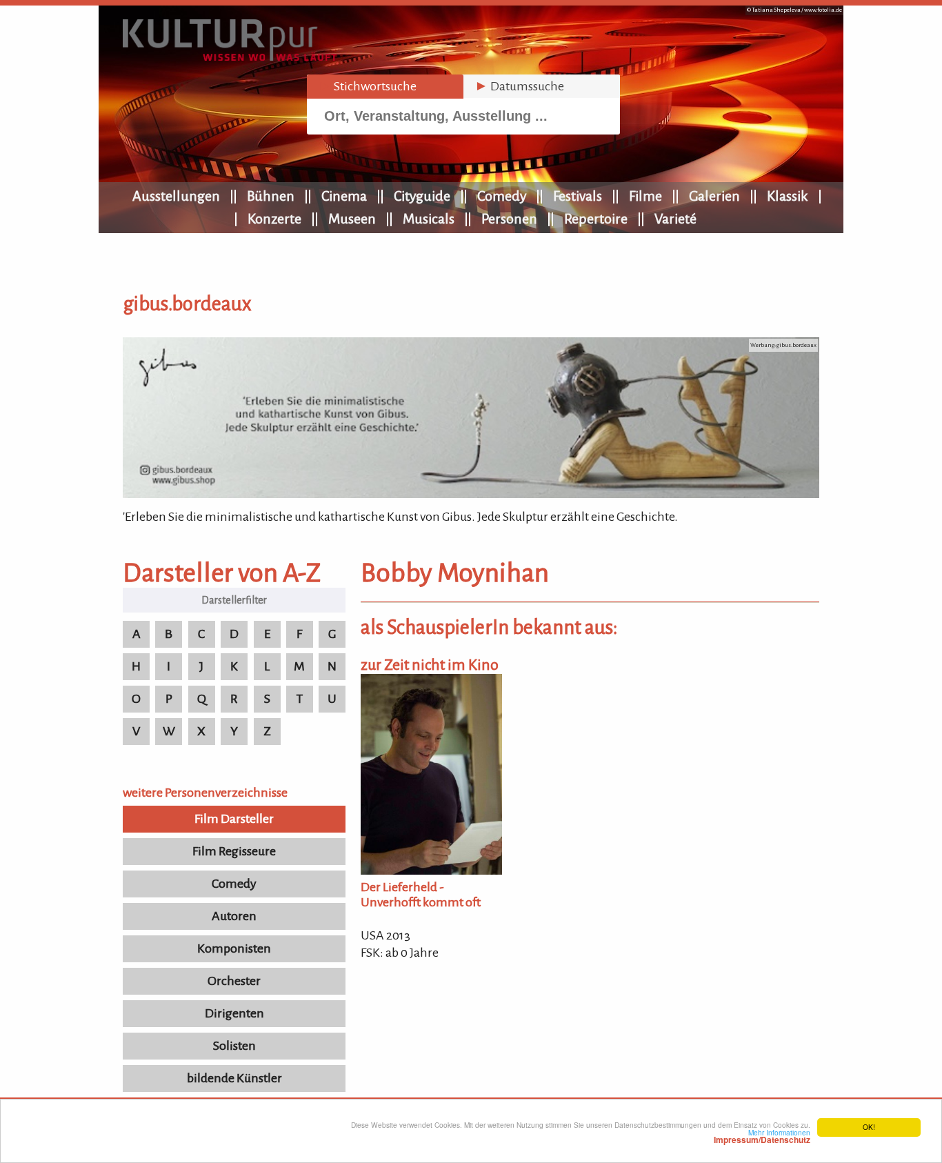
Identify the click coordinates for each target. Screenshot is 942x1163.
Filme (645, 195)
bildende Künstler (234, 1078)
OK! (869, 1127)
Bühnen (270, 195)
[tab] (385, 86)
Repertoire (596, 218)
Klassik (787, 195)
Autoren (234, 916)
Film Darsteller (234, 819)
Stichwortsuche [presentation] (367, 86)
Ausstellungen (176, 195)
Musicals (428, 218)
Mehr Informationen (762, 1136)
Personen (509, 218)
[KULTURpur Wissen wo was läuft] (230, 56)
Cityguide (422, 195)
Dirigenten (234, 1013)
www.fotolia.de (823, 10)
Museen (352, 218)
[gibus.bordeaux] (471, 494)
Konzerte (274, 218)
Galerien (714, 195)
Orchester (234, 981)
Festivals (577, 195)
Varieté (675, 218)
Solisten (234, 1046)
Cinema (344, 195)
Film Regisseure (234, 851)
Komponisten (234, 948)
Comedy (501, 195)
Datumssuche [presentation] (519, 86)
